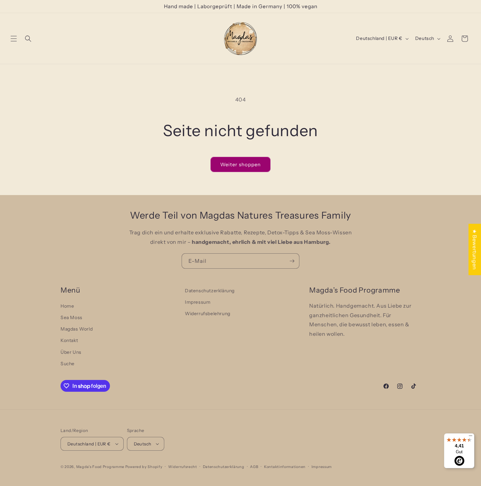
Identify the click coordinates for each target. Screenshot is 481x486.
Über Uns (71, 352)
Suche (68, 364)
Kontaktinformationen (285, 466)
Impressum (197, 302)
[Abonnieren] (292, 261)
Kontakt (69, 340)
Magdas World (77, 329)
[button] (14, 38)
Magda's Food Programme (100, 466)
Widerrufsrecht (182, 466)
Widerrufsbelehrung (207, 313)
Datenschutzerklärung (210, 291)
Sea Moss (71, 317)
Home (67, 306)
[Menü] (470, 437)
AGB (254, 466)
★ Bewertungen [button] (475, 249)
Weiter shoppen (240, 164)
